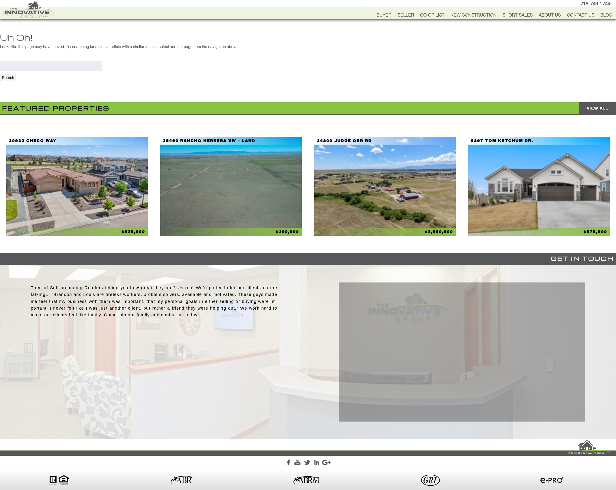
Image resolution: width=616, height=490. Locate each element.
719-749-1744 (595, 3)
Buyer (384, 15)
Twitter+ (307, 463)
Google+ (326, 463)
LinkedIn (316, 463)
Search (8, 77)
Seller (406, 15)
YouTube (297, 463)
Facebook (288, 463)
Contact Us (580, 15)
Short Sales (517, 15)
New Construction (473, 15)
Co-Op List (432, 15)
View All (597, 108)
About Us (550, 15)
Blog (606, 15)
